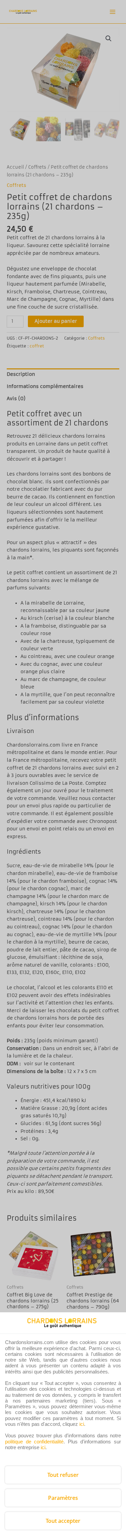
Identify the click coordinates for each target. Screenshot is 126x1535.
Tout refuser (63, 1475)
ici (81, 1424)
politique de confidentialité (34, 1441)
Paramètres (63, 1498)
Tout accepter (63, 1521)
